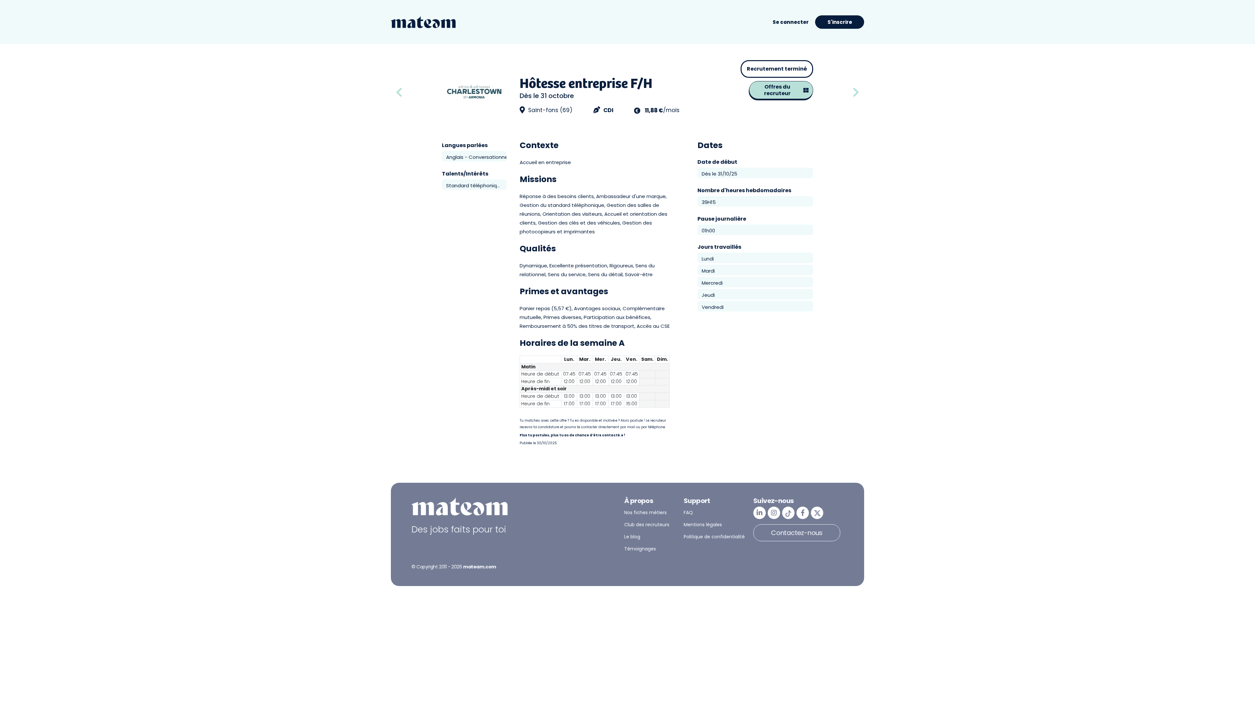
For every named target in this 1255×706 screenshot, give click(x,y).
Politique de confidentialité (714, 536)
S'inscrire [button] (840, 22)
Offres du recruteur (777, 90)
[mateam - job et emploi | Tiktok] (788, 513)
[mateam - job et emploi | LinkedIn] (759, 513)
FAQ (688, 512)
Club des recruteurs (646, 524)
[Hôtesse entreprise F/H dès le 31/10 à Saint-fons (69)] (416, 92)
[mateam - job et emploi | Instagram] (774, 513)
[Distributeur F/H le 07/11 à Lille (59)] (856, 92)
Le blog (632, 536)
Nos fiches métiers (645, 512)
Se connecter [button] (791, 22)
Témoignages (640, 549)
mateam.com (479, 566)
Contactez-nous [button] (797, 532)
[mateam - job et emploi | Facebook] (802, 513)
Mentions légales (703, 524)
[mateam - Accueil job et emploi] (423, 22)
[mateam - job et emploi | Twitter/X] (817, 513)
